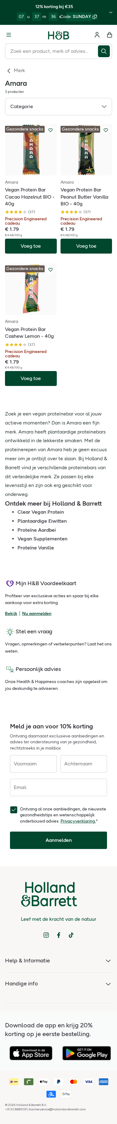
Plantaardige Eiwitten (42, 521)
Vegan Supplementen (42, 539)
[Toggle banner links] (110, 12)
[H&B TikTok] (71, 935)
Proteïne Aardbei (36, 530)
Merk (19, 70)
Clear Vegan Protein (40, 512)
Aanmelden (59, 840)
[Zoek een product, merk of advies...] (105, 51)
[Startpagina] (58, 35)
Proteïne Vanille (35, 548)
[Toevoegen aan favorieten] (51, 130)
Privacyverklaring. (78, 821)
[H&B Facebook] (58, 935)
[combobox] (51, 51)
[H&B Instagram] (46, 935)
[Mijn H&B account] (97, 34)
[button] (58, 106)
